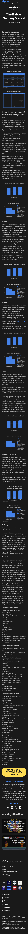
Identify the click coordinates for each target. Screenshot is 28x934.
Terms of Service (19, 928)
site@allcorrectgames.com (18, 921)
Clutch (6, 901)
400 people (20, 321)
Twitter (6, 904)
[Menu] (24, 1)
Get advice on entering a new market (14, 772)
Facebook (7, 910)
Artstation (7, 894)
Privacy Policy (8, 928)
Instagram (7, 907)
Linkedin (6, 898)
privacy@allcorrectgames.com (10, 925)
